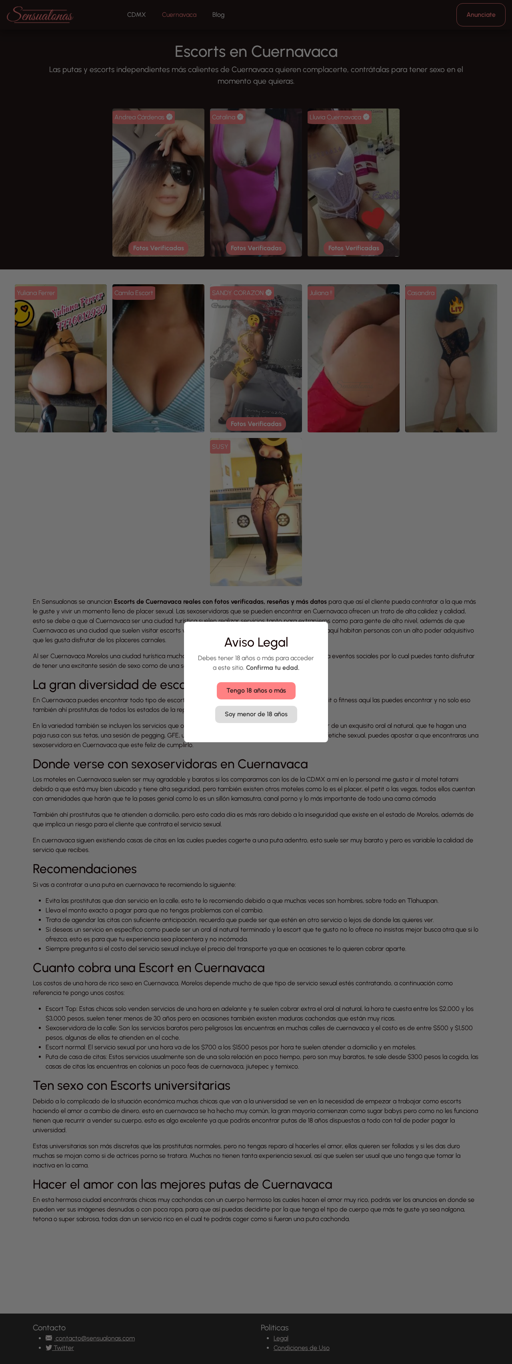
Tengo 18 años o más (256, 690)
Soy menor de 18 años (256, 714)
